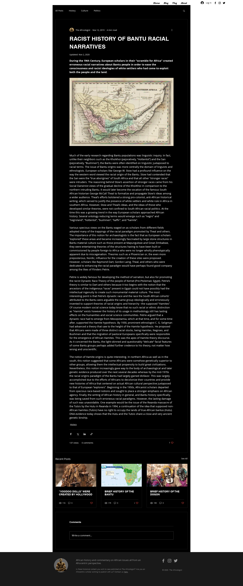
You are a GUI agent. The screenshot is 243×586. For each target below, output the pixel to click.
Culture (84, 10)
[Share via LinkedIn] (84, 434)
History (72, 10)
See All (184, 458)
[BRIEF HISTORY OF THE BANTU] (121, 475)
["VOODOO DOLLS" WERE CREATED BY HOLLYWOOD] (76, 475)
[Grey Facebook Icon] (163, 560)
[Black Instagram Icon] (219, 3)
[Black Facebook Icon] (215, 3)
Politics (97, 10)
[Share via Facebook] (70, 434)
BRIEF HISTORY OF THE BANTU (119, 493)
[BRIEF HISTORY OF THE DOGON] (167, 475)
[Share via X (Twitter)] (77, 434)
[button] (184, 11)
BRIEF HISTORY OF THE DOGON (164, 493)
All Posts (59, 10)
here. (126, 572)
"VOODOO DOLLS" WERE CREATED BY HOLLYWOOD (75, 493)
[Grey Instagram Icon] (169, 560)
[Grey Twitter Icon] (175, 560)
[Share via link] (91, 434)
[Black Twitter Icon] (224, 3)
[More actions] (172, 30)
